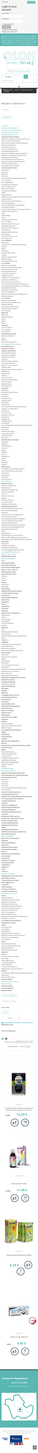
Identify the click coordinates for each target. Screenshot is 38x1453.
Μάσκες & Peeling (8, 189)
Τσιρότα (4, 871)
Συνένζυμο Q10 (7, 435)
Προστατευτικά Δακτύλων (11, 282)
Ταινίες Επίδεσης (8, 623)
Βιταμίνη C (5, 438)
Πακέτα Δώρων (7, 984)
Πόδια (4, 896)
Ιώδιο (3, 454)
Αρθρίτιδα (5, 602)
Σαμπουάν (5, 242)
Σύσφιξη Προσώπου (9, 147)
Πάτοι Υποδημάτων (8, 292)
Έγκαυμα (5, 611)
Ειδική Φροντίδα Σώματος (11, 166)
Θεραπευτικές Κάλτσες (10, 290)
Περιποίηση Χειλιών (9, 145)
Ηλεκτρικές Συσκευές (9, 504)
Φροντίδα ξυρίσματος (9, 342)
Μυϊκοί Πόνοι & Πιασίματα (11, 838)
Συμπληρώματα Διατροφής (11, 344)
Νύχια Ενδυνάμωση (8, 686)
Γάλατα (4, 494)
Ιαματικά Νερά (7, 199)
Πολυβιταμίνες (7, 421)
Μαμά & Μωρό (6, 481)
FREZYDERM (5, 1007)
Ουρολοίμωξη (7, 736)
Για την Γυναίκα (7, 327)
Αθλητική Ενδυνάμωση (9, 380)
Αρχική (17, 90)
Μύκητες (5, 693)
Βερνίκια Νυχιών (7, 296)
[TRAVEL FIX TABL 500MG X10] (19, 1301)
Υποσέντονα (6, 634)
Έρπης (4, 604)
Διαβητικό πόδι (7, 276)
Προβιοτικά (6, 419)
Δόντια (4, 954)
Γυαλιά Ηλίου (6, 756)
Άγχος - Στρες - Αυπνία (9, 365)
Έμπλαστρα (6, 615)
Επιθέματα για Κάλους (9, 280)
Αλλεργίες (5, 688)
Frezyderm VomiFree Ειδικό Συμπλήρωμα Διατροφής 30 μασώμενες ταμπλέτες (19, 1109)
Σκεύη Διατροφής (8, 492)
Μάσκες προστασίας (9, 554)
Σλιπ (3, 630)
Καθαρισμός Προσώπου (10, 157)
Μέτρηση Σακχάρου (9, 648)
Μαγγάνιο (5, 462)
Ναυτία (4, 743)
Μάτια (4, 750)
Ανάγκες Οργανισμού (9, 351)
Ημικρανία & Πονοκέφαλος (11, 706)
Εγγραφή (31, 2)
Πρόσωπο (5, 315)
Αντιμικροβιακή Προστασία (11, 552)
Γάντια (4, 580)
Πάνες (4, 531)
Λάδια (4, 193)
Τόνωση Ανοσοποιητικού (10, 665)
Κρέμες (4, 498)
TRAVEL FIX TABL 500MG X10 (19, 1337)
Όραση (4, 375)
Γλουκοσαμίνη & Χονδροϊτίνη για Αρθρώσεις (17, 425)
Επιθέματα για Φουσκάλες (11, 278)
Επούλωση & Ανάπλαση (10, 823)
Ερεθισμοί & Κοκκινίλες (10, 825)
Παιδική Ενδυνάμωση (9, 353)
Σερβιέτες (5, 640)
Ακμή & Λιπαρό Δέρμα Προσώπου (13, 161)
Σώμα (3, 323)
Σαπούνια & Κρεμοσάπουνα (11, 302)
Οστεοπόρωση (7, 708)
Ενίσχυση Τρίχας (7, 723)
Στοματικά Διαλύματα (9, 891)
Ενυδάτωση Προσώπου (10, 163)
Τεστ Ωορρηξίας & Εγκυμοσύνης (13, 550)
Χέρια (4, 941)
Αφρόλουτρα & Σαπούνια (10, 224)
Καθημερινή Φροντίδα (9, 506)
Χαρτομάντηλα (7, 673)
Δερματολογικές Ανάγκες (10, 137)
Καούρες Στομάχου (8, 860)
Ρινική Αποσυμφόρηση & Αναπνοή (13, 669)
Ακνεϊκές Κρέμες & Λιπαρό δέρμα (13, 205)
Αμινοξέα (5, 390)
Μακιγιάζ (5, 313)
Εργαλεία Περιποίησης (9, 308)
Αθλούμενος (6, 467)
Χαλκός (4, 460)
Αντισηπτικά (6, 856)
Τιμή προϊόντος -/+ (21, 1042)
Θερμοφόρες (6, 619)
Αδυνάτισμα (6, 373)
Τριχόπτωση (6, 367)
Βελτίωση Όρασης (8, 752)
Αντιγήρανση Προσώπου (10, 151)
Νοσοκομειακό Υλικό (9, 574)
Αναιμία (4, 739)
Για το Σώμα (6, 215)
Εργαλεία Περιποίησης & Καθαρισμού (15, 294)
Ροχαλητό (5, 702)
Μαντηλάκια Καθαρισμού (10, 762)
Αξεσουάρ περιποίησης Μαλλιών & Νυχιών (17, 539)
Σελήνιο (4, 448)
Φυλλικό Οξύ (6, 400)
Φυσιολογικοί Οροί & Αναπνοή (12, 535)
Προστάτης (5, 600)
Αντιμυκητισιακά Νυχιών (10, 306)
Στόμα (4, 766)
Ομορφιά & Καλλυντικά (10, 134)
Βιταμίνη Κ (5, 411)
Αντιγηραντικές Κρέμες (10, 184)
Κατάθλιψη (5, 734)
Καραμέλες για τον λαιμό (10, 671)
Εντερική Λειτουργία (9, 355)
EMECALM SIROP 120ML (19, 1184)
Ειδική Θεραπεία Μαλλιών (11, 807)
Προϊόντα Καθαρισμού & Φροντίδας (14, 636)
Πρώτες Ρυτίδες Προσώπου (11, 141)
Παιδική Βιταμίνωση (9, 565)
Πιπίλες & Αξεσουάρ (9, 485)
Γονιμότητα (6, 595)
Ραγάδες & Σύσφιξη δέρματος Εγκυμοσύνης (17, 796)
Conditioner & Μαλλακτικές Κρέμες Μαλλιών (17, 973)
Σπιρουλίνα (6, 405)
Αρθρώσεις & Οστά (8, 357)
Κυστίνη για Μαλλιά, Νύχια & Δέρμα (14, 407)
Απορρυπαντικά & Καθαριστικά (13, 527)
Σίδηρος (4, 452)
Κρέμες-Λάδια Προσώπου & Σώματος (14, 537)
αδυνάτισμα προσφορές (10, 132)
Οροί (3, 213)
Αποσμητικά (6, 230)
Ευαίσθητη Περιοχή (8, 226)
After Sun (5, 176)
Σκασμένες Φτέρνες (9, 273)
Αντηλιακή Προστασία (9, 168)
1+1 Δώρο (5, 126)
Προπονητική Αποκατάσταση (12, 471)
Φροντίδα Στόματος (9, 878)
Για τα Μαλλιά (6, 240)
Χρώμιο (4, 464)
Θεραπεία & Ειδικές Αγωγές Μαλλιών (14, 153)
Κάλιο (4, 458)
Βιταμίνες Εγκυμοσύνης (10, 392)
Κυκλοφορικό (6, 699)
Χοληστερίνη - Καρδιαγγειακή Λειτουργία (16, 745)
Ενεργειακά (5, 475)
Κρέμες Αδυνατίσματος (10, 232)
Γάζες (4, 578)
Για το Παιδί (6, 331)
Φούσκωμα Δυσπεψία (9, 717)
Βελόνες (4, 576)
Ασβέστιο (5, 444)
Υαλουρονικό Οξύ (8, 433)
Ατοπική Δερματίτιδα (9, 517)
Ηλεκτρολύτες (7, 398)
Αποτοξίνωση (6, 386)
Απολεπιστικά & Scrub (9, 236)
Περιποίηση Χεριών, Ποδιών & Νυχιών (15, 143)
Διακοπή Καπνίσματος (9, 697)
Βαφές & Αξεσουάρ (8, 253)
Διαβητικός (6, 371)
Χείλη (4, 319)
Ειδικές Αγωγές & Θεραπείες (11, 201)
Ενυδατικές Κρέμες (8, 203)
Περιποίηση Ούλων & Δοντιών (12, 508)
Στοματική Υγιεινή (8, 874)
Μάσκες (4, 247)
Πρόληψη (5, 587)
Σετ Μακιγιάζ (6, 311)
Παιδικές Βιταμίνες (8, 431)
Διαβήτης (5, 642)
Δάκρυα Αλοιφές (7, 764)
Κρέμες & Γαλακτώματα (10, 228)
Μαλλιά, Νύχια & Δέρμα (10, 361)
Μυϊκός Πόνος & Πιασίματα (11, 613)
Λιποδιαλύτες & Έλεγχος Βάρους (13, 469)
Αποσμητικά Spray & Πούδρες (12, 267)
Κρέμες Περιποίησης (9, 265)
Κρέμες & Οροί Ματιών (9, 211)
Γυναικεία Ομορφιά (8, 363)
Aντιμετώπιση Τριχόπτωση (11, 725)
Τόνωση (4, 359)
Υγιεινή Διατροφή (8, 348)
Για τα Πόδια (6, 263)
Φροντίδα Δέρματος (9, 771)
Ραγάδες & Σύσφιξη (8, 546)
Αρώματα (5, 325)
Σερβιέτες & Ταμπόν (9, 923)
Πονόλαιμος (6, 661)
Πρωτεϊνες (5, 429)
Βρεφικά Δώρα (7, 990)
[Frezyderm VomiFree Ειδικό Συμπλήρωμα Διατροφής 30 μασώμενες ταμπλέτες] (19, 1077)
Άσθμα (4, 732)
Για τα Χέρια (6, 298)
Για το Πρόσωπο (7, 182)
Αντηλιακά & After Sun (9, 220)
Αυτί (3, 561)
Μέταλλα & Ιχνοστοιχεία (10, 440)
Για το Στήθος (6, 222)
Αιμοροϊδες (6, 606)
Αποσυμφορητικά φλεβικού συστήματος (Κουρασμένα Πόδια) (16, 287)
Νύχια (4, 321)
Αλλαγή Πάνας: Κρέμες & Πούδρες (13, 519)
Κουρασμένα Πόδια (8, 563)
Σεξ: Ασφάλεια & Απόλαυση (11, 730)
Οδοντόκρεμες (7, 887)
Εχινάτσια (5, 655)
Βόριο (4, 450)
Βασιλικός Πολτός (8, 415)
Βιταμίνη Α (5, 417)
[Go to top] (35, 1447)
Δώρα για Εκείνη (7, 986)
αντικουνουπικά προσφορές (12, 130)
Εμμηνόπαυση (6, 384)
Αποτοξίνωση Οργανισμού (11, 567)
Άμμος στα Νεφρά (8, 710)
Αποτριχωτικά (7, 238)
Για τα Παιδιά (6, 180)
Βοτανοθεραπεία (8, 346)
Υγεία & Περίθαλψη (27, 90)
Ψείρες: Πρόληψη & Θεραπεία (12, 521)
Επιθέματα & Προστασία (10, 758)
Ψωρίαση (5, 608)
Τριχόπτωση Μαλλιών (9, 149)
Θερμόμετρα (6, 488)
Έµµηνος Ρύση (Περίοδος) (10, 741)
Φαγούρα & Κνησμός (9, 810)
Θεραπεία (5, 584)
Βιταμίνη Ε (5, 402)
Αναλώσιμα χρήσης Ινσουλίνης (12, 650)
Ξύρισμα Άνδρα (7, 979)
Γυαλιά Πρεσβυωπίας (9, 754)
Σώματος (5, 172)
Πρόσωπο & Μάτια (8, 336)
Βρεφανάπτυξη (7, 483)
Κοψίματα (5, 867)
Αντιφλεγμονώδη (8, 862)
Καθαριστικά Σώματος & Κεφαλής (13, 525)
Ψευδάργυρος (6, 446)
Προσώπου (5, 170)
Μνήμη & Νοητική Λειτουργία (12, 369)
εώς (10, 1018)
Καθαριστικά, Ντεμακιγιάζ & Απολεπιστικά (17, 197)
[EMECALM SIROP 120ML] (19, 1153)
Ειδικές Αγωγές (7, 259)
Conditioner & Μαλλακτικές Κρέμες (14, 244)
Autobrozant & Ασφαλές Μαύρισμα (14, 178)
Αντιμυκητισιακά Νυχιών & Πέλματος (15, 284)
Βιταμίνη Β (5, 427)
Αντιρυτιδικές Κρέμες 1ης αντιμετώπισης (16, 209)
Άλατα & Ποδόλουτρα (9, 271)
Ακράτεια (5, 627)
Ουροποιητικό (7, 382)
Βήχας (4, 659)
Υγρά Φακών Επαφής (9, 760)
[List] (6, 1038)
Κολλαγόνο (5, 423)
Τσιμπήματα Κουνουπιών (10, 695)
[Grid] (3, 1038)
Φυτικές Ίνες (6, 413)
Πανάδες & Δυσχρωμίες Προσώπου (14, 155)
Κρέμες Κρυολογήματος (10, 529)
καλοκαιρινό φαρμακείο (10, 128)
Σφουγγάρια (6, 234)
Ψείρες (4, 582)
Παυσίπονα (5, 858)
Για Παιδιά (5, 885)
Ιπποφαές (5, 396)
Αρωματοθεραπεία (8, 704)
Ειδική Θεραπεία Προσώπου (11, 812)
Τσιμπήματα (6, 865)
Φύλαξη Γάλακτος (8, 500)
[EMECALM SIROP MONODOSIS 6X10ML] (19, 1228)
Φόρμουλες (6, 456)
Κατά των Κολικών (8, 496)
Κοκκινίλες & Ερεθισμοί (10, 510)
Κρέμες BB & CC (7, 195)
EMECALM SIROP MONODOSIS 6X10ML (19, 1255)
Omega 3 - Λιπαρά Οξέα (10, 409)
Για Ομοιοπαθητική (8, 889)
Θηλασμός (5, 543)
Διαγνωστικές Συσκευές (10, 981)
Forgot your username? (9, 32)
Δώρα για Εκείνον (7, 988)
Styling (4, 255)
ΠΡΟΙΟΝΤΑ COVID (7, 768)
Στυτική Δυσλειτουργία (10, 593)
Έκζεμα (4, 691)
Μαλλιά (4, 340)
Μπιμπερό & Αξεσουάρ (10, 490)
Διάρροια (5, 719)
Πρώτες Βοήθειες (8, 836)
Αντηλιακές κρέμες (8, 207)
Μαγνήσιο (5, 442)
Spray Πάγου (6, 621)
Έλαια (4, 617)
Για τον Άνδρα (6, 329)
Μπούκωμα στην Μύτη (9, 657)
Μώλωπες (5, 845)
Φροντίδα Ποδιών (8, 646)
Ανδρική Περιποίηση (9, 334)
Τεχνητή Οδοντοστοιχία (10, 880)
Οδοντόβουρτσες (8, 882)
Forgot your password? (9, 30)
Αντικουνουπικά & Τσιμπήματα (12, 515)
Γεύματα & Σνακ (7, 502)
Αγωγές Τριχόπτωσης (9, 257)
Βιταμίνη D (5, 394)
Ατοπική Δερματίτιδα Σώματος (13, 159)
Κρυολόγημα (6, 652)
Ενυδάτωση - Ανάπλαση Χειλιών (13, 818)
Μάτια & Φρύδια (7, 317)
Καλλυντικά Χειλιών (9, 186)
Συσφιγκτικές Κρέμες (9, 191)
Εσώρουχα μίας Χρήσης (10, 632)
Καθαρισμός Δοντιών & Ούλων (12, 876)
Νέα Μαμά (5, 541)
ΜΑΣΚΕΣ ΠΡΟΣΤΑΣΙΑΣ (9, 556)
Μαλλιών (5, 174)
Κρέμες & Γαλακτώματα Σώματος (13, 935)
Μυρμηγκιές (6, 715)
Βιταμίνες (5, 251)
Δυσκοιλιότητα (7, 378)
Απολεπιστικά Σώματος (10, 937)
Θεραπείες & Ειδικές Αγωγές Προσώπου (16, 139)
